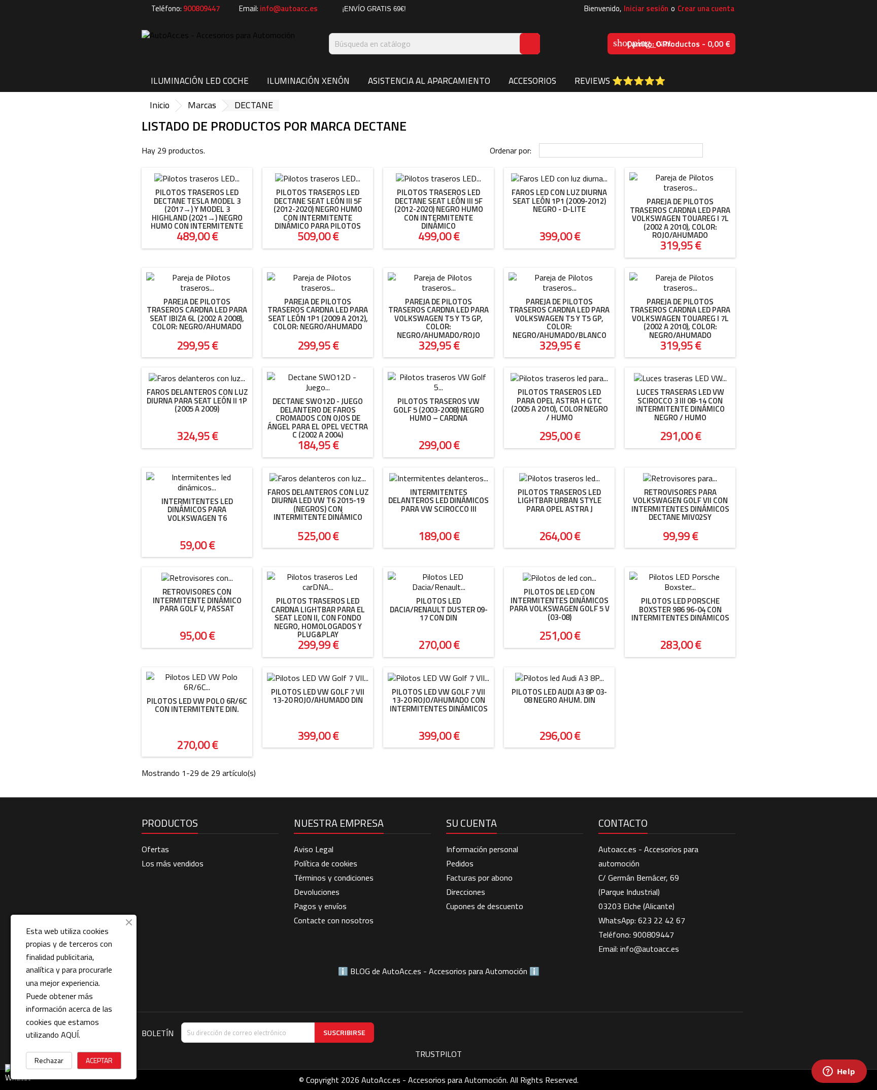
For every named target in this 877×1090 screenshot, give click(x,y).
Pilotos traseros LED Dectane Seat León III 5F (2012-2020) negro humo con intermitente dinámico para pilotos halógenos (318, 213)
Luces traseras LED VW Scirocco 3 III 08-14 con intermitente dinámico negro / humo (680, 404)
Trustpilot (438, 1054)
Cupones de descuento (484, 906)
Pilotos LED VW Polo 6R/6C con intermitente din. (197, 705)
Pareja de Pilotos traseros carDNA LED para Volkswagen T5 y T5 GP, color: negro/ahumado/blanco (559, 318)
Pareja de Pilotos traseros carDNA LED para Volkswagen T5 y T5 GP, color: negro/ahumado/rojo (438, 318)
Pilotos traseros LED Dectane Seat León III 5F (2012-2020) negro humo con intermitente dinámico (438, 209)
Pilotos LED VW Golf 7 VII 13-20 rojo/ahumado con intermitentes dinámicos (439, 700)
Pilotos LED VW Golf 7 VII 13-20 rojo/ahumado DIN (317, 696)
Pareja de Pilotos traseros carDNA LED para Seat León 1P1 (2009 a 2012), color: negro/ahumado (317, 314)
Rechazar (49, 1060)
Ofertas (155, 849)
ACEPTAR (99, 1060)
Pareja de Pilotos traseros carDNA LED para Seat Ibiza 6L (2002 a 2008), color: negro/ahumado (197, 314)
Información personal (482, 849)
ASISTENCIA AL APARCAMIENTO (429, 80)
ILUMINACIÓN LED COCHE (200, 80)
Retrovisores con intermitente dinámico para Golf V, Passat (197, 600)
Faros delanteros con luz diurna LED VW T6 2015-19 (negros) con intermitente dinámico (317, 504)
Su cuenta (471, 823)
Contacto (623, 823)
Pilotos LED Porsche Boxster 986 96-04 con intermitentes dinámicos (680, 609)
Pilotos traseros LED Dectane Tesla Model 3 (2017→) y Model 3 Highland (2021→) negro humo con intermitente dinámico (197, 213)
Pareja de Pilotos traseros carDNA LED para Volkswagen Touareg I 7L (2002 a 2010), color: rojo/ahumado (680, 218)
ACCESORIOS (532, 80)
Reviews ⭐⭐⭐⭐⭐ (620, 80)
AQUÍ (70, 1035)
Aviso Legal (313, 849)
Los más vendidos (173, 863)
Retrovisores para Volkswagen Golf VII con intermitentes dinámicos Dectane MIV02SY (680, 504)
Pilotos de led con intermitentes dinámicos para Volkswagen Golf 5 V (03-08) (560, 604)
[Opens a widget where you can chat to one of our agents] (839, 1072)
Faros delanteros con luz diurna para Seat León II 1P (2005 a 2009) (197, 400)
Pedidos (460, 863)
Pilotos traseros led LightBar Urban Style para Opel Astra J (559, 500)
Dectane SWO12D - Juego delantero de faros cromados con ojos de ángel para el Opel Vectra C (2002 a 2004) (317, 418)
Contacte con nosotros (334, 920)
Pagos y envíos (320, 906)
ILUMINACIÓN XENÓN (308, 80)
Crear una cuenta (706, 8)
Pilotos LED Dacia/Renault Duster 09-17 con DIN (439, 609)
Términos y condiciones (334, 877)
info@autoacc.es (289, 8)
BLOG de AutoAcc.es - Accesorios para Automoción (438, 971)
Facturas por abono (479, 877)
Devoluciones (317, 892)
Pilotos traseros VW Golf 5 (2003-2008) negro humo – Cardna (438, 409)
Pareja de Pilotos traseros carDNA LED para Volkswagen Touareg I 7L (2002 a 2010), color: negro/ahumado (680, 318)
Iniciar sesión (646, 8)
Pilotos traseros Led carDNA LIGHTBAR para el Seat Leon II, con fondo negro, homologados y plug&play (318, 617)
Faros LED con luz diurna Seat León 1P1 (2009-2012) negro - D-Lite (559, 200)
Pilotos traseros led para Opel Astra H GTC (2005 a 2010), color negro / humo (559, 404)
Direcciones (465, 892)
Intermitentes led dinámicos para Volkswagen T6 (197, 509)
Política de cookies (325, 863)
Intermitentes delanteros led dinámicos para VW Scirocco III (438, 500)
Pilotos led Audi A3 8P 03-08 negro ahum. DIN (559, 696)
